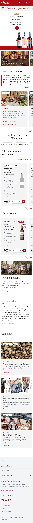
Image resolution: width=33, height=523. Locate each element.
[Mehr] (20, 201)
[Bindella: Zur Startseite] (5, 2)
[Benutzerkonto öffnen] (25, 2)
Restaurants (12, 8)
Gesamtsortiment (23, 159)
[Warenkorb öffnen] (30, 2)
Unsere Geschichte (8, 324)
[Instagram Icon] (2, 500)
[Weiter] (30, 130)
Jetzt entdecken (8, 124)
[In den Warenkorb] (23, 201)
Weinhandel (22, 8)
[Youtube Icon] (6, 500)
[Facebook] (9, 500)
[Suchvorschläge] (20, 2)
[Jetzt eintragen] (7, 491)
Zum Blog (26, 338)
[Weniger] (12, 201)
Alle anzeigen (25, 87)
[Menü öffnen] (3, 8)
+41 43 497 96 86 (10, 121)
